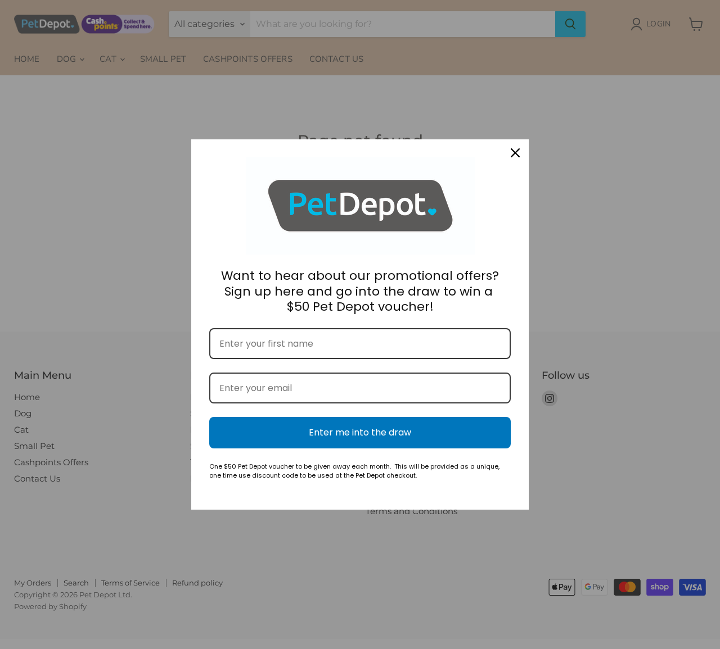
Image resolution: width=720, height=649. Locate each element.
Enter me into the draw (360, 432)
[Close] (515, 152)
